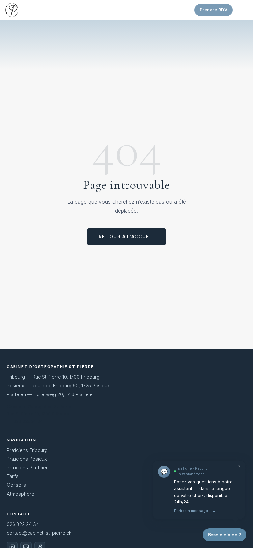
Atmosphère (20, 494)
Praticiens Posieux (27, 459)
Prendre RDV (214, 9)
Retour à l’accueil (126, 236)
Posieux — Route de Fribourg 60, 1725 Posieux (58, 385)
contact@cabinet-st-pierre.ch (39, 533)
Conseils (16, 485)
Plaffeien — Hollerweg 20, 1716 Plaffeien (51, 394)
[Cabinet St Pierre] (11, 10)
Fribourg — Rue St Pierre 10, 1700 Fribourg (53, 377)
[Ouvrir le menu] (242, 10)
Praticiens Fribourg (27, 450)
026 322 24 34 (23, 524)
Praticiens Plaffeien (28, 467)
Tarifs (13, 476)
